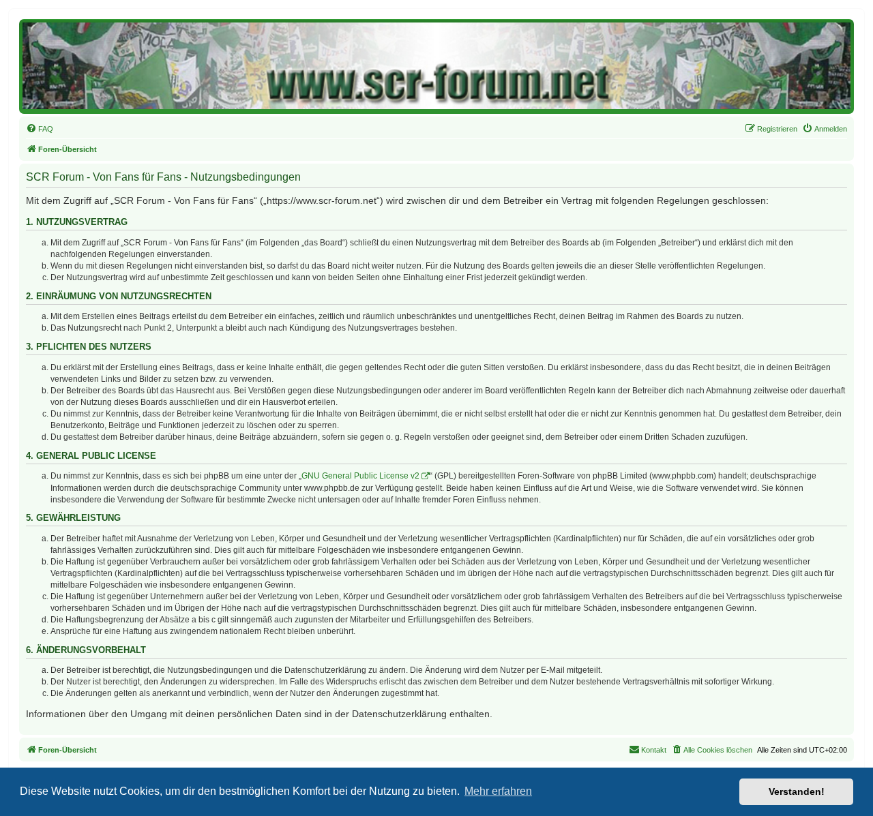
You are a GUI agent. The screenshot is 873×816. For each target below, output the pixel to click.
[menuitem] (39, 129)
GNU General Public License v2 (360, 476)
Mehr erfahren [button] (498, 791)
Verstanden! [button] (797, 791)
